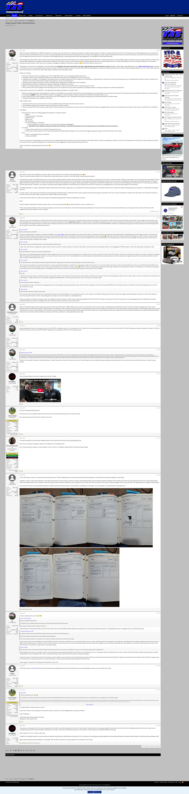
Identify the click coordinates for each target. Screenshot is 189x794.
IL (17, 390)
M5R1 (166, 128)
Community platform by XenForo (91, 785)
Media (30, 15)
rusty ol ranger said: (25, 618)
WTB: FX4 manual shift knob (172, 123)
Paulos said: (23, 229)
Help (176, 782)
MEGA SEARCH (87, 15)
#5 (159, 325)
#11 (159, 613)
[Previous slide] (164, 237)
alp (7, 25)
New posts (7, 18)
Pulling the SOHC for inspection (173, 90)
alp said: (22, 692)
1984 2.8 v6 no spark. (170, 107)
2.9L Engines (167, 115)
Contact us (156, 782)
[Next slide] (181, 237)
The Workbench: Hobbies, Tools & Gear (172, 100)
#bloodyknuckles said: (25, 352)
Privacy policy (171, 782)
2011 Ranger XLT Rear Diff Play (172, 117)
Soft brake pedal (169, 112)
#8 (159, 408)
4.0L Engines (167, 93)
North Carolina (15, 188)
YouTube (78, 15)
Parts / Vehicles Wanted (169, 126)
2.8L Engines (167, 105)
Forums (14, 15)
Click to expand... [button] (89, 704)
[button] (27, 15)
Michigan (16, 426)
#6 (159, 349)
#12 (159, 665)
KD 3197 (34, 668)
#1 (159, 50)
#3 (159, 217)
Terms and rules (163, 782)
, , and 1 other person (31, 743)
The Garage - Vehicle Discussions (171, 80)
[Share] (157, 50)
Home (8, 15)
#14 (159, 725)
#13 (159, 689)
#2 (159, 172)
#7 (159, 373)
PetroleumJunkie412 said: (26, 631)
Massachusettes (14, 67)
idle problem (168, 102)
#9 (159, 438)
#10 (159, 475)
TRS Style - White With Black (13, 782)
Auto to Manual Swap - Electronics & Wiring (170, 83)
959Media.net (107, 785)
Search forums (14, 18)
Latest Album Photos (168, 233)
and (27, 609)
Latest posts (165, 72)
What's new (22, 15)
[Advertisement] (83, 37)
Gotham (16, 463)
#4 (159, 304)
